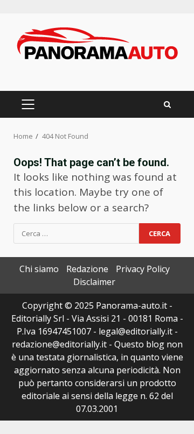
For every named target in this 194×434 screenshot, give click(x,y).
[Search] (167, 104)
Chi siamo (39, 269)
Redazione (87, 269)
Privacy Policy (143, 269)
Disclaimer (94, 282)
